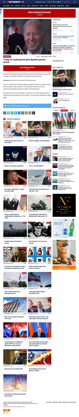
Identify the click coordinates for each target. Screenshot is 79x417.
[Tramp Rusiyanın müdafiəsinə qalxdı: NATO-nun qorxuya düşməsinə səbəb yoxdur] (15, 331)
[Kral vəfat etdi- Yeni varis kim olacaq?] (39, 230)
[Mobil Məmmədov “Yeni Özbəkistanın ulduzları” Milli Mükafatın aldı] (55, 187)
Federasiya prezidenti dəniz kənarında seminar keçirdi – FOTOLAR (63, 36)
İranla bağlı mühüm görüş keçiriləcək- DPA (37, 292)
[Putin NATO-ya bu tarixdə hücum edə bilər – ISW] (39, 178)
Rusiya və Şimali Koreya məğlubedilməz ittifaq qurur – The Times (14, 216)
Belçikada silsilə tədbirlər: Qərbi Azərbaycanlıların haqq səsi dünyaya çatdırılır (65, 175)
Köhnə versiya (72, 402)
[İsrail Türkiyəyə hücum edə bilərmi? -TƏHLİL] (39, 358)
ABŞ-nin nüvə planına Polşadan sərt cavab (14, 317)
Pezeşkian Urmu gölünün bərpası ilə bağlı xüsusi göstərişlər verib (14, 267)
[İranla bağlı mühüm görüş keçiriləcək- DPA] (39, 281)
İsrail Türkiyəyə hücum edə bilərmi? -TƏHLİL (37, 369)
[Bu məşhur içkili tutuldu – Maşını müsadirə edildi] (15, 178)
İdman (46, 5)
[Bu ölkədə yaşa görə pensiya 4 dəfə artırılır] (15, 130)
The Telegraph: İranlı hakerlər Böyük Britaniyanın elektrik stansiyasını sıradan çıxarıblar (65, 148)
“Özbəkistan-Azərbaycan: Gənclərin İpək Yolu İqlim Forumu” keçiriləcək (66, 181)
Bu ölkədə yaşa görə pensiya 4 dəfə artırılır (13, 141)
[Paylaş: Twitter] (8, 112)
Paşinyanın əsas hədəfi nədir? (13, 369)
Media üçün (65, 402)
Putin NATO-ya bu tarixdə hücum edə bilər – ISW (39, 190)
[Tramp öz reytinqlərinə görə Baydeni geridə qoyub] (27, 36)
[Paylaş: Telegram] (19, 112)
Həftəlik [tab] (64, 110)
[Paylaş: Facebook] (4, 112)
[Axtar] (74, 2)
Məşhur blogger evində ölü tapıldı (39, 140)
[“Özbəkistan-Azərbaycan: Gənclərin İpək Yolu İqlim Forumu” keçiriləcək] (55, 180)
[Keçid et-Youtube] (58, 2)
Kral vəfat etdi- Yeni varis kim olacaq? (38, 242)
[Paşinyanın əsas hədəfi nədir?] (15, 358)
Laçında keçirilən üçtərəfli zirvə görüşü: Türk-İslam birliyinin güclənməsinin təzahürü (65, 160)
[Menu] (4, 2)
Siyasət (23, 5)
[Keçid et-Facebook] (47, 2)
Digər (67, 5)
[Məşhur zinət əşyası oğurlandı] (15, 155)
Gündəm (17, 5)
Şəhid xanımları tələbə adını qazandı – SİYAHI (37, 267)
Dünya (42, 5)
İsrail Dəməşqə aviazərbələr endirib (13, 242)
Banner (49, 122)
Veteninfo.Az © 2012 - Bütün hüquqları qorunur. (14, 406)
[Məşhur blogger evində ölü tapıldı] (39, 130)
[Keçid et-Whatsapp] (56, 2)
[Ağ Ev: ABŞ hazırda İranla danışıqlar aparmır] (15, 281)
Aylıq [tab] (72, 110)
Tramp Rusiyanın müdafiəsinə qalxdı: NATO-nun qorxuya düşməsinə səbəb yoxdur (13, 343)
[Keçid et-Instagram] (51, 2)
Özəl (12, 5)
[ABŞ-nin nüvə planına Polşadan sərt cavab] (15, 306)
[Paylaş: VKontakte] (22, 112)
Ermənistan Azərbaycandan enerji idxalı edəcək (15, 395)
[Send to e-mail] (30, 112)
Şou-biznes (53, 5)
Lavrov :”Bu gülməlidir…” (36, 166)
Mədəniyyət (60, 5)
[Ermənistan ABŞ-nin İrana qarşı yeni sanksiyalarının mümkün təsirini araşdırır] (39, 331)
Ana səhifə (6, 5)
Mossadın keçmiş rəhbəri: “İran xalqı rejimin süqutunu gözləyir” (39, 317)
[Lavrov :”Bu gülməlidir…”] (39, 155)
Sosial (28, 5)
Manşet (49, 195)
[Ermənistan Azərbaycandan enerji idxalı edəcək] (15, 383)
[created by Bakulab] (39, 413)
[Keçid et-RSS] (61, 2)
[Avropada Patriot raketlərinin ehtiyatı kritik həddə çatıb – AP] (39, 203)
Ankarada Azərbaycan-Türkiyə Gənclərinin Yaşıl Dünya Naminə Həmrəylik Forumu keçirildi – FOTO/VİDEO (66, 167)
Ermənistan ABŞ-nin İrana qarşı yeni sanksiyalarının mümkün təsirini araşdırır (38, 343)
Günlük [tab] (56, 110)
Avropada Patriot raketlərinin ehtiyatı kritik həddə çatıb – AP (38, 215)
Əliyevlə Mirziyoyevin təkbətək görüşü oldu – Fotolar (63, 133)
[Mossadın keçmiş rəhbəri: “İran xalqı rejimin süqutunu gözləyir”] (39, 306)
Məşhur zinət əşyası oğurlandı (13, 166)
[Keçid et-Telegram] (54, 2)
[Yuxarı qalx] (74, 412)
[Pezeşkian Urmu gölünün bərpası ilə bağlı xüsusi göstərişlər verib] (15, 255)
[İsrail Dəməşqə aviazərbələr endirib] (15, 230)
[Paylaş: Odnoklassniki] (26, 112)
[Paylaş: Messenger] (15, 112)
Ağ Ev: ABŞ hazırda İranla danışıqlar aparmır (12, 292)
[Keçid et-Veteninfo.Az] (15, 2)
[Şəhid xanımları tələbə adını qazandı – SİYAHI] (39, 255)
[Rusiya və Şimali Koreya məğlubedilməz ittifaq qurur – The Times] (15, 203)
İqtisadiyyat (35, 5)
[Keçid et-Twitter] (49, 2)
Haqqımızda (55, 402)
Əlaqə (60, 402)
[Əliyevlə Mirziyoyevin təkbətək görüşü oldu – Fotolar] (64, 121)
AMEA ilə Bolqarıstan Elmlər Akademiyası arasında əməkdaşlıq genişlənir (62, 26)
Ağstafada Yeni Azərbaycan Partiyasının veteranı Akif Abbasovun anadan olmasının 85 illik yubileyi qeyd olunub (66, 140)
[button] (33, 112)
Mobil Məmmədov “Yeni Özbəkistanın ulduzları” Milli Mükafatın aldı (65, 188)
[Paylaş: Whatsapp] (11, 112)
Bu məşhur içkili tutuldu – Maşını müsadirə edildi (14, 190)
